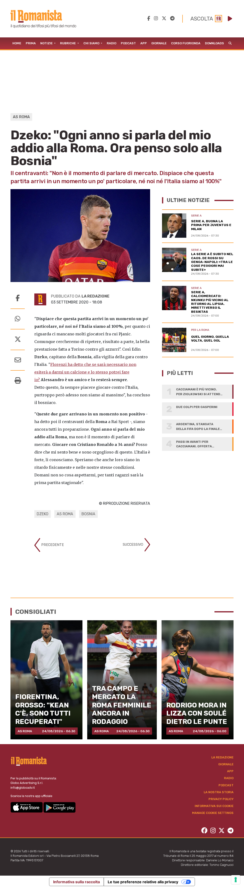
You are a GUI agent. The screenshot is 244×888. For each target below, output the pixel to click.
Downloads (214, 43)
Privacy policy (221, 799)
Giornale (159, 43)
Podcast (128, 43)
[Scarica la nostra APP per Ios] (26, 807)
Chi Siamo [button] (91, 43)
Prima (31, 43)
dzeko (42, 514)
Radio (111, 43)
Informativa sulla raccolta (76, 881)
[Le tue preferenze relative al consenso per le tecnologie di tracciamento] (235, 879)
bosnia (88, 514)
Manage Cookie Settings (213, 813)
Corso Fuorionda (185, 43)
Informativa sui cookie (214, 806)
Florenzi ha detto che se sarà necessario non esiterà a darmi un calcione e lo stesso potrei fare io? (85, 372)
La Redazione (222, 757)
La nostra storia (219, 792)
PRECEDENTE (52, 545)
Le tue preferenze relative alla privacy (143, 881)
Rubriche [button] (68, 43)
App (143, 43)
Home (16, 43)
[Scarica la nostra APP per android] (59, 807)
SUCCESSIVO (133, 545)
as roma (65, 514)
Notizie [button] (46, 43)
